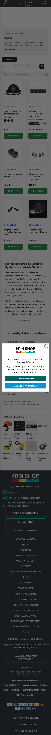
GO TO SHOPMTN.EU (25, 378)
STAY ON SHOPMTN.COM (25, 386)
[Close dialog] (46, 346)
